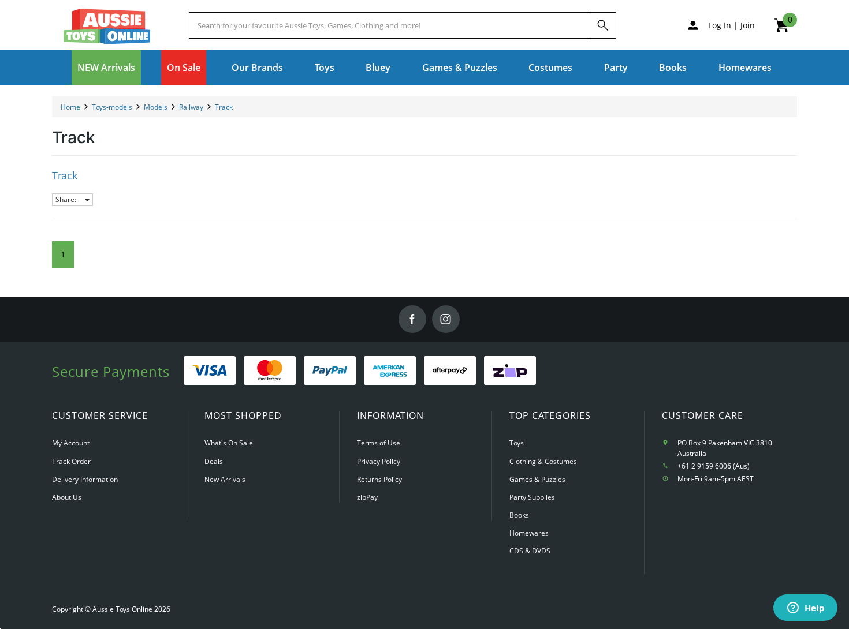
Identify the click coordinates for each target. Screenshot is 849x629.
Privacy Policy (378, 461)
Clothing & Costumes (543, 461)
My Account (71, 443)
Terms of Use (378, 443)
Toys (516, 443)
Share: (66, 199)
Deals (213, 461)
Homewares (529, 533)
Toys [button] (324, 67)
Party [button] (616, 67)
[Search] (603, 25)
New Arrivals (224, 479)
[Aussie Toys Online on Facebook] (412, 319)
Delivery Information (85, 479)
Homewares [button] (745, 67)
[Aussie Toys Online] (107, 26)
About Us (66, 497)
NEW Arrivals (106, 67)
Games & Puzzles (537, 479)
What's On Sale (228, 443)
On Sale (183, 67)
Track (64, 175)
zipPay (367, 497)
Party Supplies (532, 497)
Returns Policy (379, 479)
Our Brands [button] (257, 67)
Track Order (71, 461)
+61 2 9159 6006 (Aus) (713, 466)
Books (673, 67)
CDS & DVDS (529, 551)
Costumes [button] (550, 67)
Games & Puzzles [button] (459, 67)
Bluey (378, 67)
